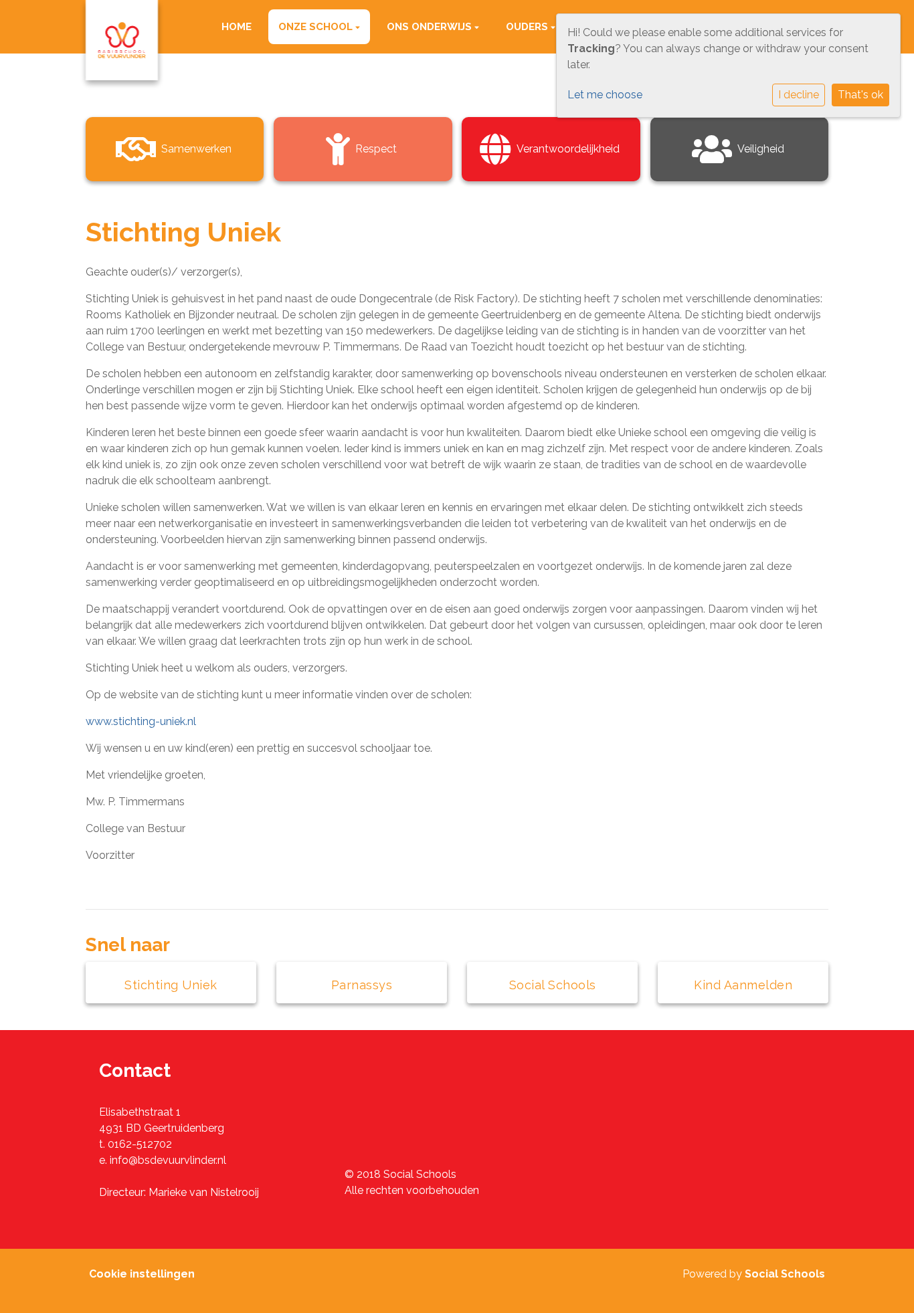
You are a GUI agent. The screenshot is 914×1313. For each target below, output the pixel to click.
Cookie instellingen (142, 1274)
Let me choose (604, 94)
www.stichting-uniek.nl (141, 721)
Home (236, 27)
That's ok (860, 94)
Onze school (316, 27)
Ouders (528, 27)
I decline (798, 94)
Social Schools (785, 1274)
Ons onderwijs (430, 27)
